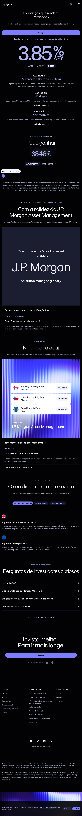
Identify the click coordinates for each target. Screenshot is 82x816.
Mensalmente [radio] (49, 163)
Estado (4, 713)
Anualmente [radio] (32, 163)
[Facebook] (31, 741)
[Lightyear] (7, 4)
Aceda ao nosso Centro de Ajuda (40, 617)
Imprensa (59, 701)
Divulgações (33, 722)
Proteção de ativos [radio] (58, 503)
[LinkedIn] (44, 741)
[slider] (3, 176)
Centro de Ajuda (8, 705)
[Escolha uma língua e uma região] (71, 4)
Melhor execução (35, 707)
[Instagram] (51, 741)
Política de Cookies (36, 715)
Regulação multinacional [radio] (23, 503)
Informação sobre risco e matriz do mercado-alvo (40, 702)
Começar (41, 33)
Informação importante (37, 693)
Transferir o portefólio (10, 709)
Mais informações (41, 105)
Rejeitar (67, 809)
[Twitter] (37, 741)
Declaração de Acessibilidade (39, 719)
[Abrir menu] (78, 4)
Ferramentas (6, 701)
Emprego (59, 693)
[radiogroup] (41, 164)
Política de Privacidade (37, 711)
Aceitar (76, 809)
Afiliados (59, 697)
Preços (4, 693)
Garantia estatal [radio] (41, 503)
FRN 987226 (65, 526)
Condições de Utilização (37, 697)
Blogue (4, 697)
